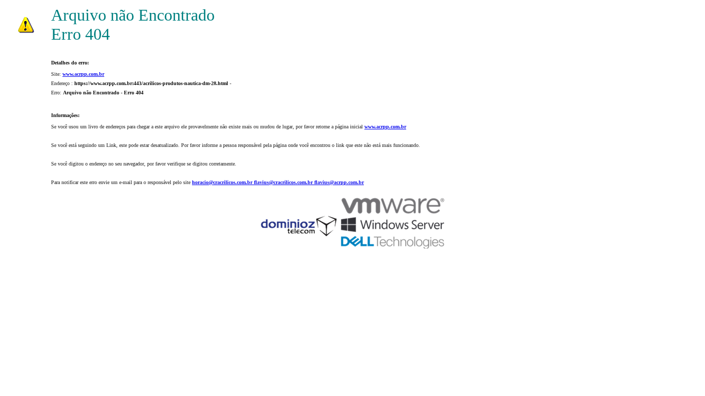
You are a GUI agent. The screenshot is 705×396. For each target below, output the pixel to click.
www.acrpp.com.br (83, 74)
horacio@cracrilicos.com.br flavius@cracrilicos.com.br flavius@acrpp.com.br (278, 182)
